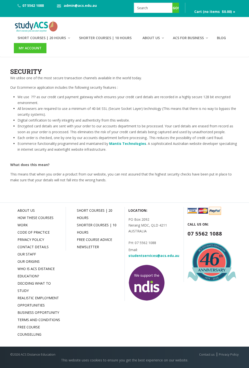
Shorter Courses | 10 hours (105, 37)
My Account (30, 48)
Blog (221, 37)
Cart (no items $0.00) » (214, 11)
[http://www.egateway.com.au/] (30, 97)
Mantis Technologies (127, 143)
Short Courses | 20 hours (42, 37)
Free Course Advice (94, 239)
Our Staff (27, 254)
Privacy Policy (31, 239)
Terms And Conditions (39, 319)
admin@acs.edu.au (80, 5)
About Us (151, 37)
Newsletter (88, 247)
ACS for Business (188, 37)
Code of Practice (34, 232)
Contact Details (33, 247)
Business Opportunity (38, 312)
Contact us (207, 354)
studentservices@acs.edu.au (153, 255)
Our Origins (29, 261)
